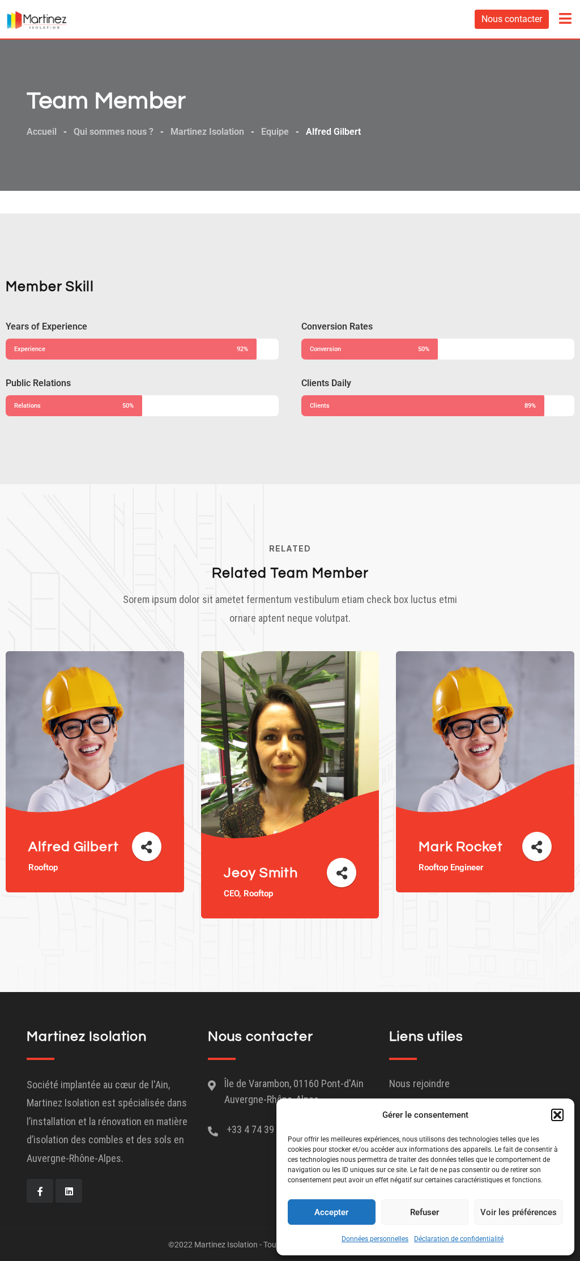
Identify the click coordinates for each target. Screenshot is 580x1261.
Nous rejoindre (419, 1083)
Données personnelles (375, 1239)
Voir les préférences (518, 1212)
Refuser (424, 1212)
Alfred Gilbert (73, 847)
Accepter (331, 1212)
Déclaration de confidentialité (459, 1239)
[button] (557, 1115)
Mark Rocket (461, 847)
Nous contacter (511, 19)
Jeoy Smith (261, 873)
